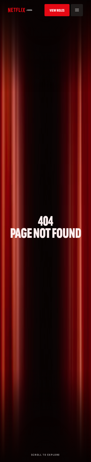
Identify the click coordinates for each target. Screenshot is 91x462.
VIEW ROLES (57, 10)
